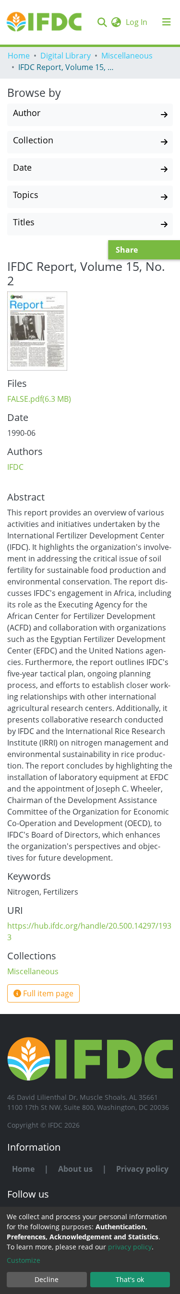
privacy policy (130, 1246)
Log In (137, 22)
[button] (116, 22)
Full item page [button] (47, 993)
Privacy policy (142, 1169)
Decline (47, 1279)
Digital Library (65, 55)
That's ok (130, 1279)
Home (19, 55)
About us (75, 1169)
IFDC (15, 467)
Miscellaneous (127, 55)
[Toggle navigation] (166, 22)
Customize (23, 1260)
